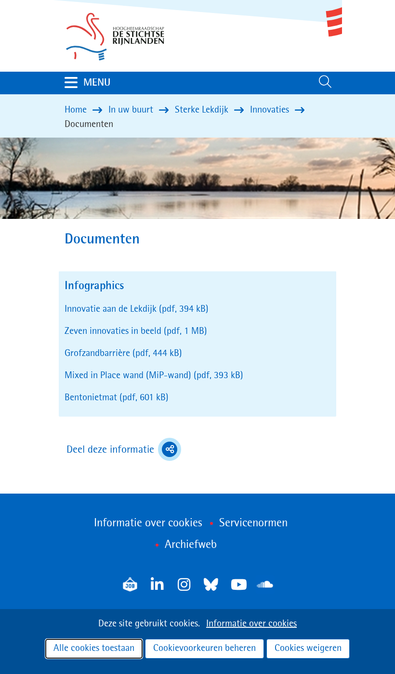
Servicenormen (253, 523)
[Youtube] (238, 584)
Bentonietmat (117, 398)
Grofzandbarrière (123, 353)
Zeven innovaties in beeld (136, 331)
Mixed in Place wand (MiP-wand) (154, 376)
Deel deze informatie (123, 451)
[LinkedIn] (157, 584)
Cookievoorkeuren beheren (204, 648)
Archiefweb (191, 545)
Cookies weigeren (308, 648)
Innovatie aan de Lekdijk (137, 309)
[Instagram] (184, 584)
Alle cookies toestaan (93, 648)
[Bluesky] (211, 584)
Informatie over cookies (251, 624)
